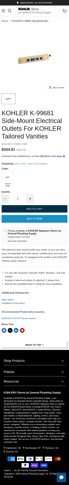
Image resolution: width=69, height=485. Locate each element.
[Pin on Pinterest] (22, 330)
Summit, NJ (12, 451)
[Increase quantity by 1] (30, 199)
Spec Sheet (7, 299)
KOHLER (7, 144)
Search (7, 470)
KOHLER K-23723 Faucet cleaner (19, 318)
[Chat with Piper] (61, 477)
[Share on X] (10, 330)
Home (5, 21)
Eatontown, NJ (13, 448)
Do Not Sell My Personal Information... (32, 470)
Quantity (6, 192)
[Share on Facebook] (4, 330)
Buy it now (34, 218)
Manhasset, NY (33, 448)
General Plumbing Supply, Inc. (35, 474)
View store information (17, 241)
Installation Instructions (13, 303)
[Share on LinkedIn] (16, 330)
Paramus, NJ (51, 448)
